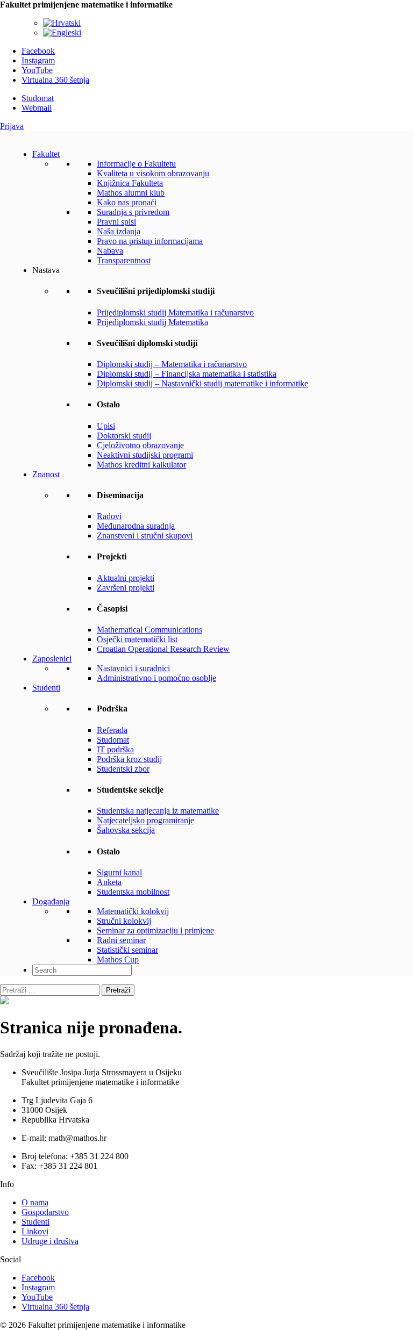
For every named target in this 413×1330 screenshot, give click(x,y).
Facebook (38, 50)
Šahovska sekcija (126, 830)
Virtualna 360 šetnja (55, 79)
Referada (112, 730)
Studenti (46, 687)
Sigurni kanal (119, 872)
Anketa (109, 882)
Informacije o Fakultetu (136, 163)
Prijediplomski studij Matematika (152, 322)
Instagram (38, 60)
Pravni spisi (116, 221)
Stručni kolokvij (124, 920)
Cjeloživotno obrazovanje (140, 445)
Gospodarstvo (45, 1212)
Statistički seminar (127, 949)
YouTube (37, 70)
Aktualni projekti (125, 578)
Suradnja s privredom (133, 212)
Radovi (109, 516)
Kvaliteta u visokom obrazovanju (153, 173)
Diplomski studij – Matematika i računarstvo (172, 364)
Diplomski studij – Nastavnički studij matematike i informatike (202, 383)
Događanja (50, 901)
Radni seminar (121, 940)
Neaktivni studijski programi (145, 454)
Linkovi (35, 1231)
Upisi (106, 425)
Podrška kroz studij (129, 759)
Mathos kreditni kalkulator (141, 464)
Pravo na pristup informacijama (150, 241)
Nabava (110, 250)
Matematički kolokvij (133, 911)
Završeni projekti (125, 587)
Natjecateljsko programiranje (145, 820)
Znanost (46, 474)
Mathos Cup (118, 959)
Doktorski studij (124, 435)
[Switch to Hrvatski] (62, 22)
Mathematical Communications (149, 629)
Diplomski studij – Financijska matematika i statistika (186, 373)
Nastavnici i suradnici (133, 668)
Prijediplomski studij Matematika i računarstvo (175, 312)
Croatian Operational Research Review (163, 648)
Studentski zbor (123, 768)
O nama (35, 1202)
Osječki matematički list (137, 639)
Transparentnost (124, 260)
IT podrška (115, 749)
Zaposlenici (52, 658)
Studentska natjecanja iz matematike (158, 810)
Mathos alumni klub (131, 192)
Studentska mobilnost (133, 891)
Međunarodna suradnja (136, 525)
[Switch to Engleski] (62, 32)
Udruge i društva (50, 1241)
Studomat (38, 98)
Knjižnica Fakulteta (130, 183)
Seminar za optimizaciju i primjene (155, 930)
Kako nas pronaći (126, 202)
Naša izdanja (118, 231)
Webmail (37, 107)
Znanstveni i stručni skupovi (145, 535)
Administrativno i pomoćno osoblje (156, 677)
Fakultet (46, 154)
